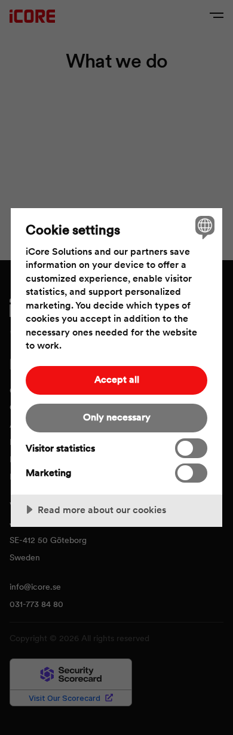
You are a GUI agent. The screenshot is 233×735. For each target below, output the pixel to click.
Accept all (116, 379)
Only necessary (117, 417)
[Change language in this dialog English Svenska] (203, 227)
